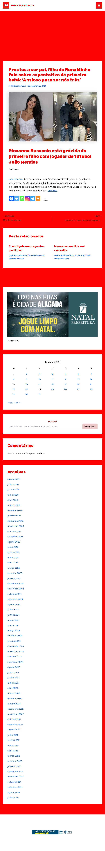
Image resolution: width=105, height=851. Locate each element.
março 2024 (13, 630)
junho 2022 (13, 740)
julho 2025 (13, 547)
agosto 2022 (13, 729)
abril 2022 (12, 750)
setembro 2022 (15, 724)
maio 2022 (12, 745)
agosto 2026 (13, 479)
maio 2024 (12, 620)
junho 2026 (13, 489)
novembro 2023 (15, 651)
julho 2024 (13, 609)
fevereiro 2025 (14, 573)
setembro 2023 (15, 661)
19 (65, 384)
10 (40, 379)
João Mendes (15, 179)
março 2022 (13, 755)
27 (78, 389)
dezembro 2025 (15, 520)
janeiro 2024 (14, 641)
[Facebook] (11, 198)
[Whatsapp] (22, 198)
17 (40, 384)
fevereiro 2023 (14, 698)
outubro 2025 (14, 531)
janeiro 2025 (14, 578)
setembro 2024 (15, 599)
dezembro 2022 (15, 708)
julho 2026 (13, 484)
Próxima (52, 190)
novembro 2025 (15, 526)
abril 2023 (12, 688)
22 (14, 389)
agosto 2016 (13, 792)
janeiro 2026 (14, 515)
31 (40, 394)
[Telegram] (32, 198)
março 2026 (13, 505)
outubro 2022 (14, 719)
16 (27, 384)
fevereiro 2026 (14, 510)
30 (26, 394)
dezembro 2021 (15, 771)
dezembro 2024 (15, 583)
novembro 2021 (15, 776)
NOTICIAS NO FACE (22, 5)
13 (78, 379)
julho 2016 (12, 797)
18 (52, 384)
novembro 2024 (15, 588)
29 (14, 394)
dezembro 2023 (15, 646)
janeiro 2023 (14, 703)
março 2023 (13, 693)
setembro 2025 (15, 536)
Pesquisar (52, 421)
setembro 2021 (15, 787)
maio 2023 (13, 682)
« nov (10, 402)
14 (91, 379)
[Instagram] (27, 198)
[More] (38, 198)
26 (65, 389)
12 (65, 379)
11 (52, 379)
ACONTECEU (34, 255)
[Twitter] (16, 198)
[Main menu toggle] (99, 5)
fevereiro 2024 (14, 635)
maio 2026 (13, 494)
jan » (17, 402)
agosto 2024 (13, 604)
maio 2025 (12, 557)
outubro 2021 (14, 781)
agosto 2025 (13, 541)
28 (91, 389)
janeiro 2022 (14, 766)
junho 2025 (13, 552)
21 (91, 384)
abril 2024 (12, 625)
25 (52, 389)
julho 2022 (13, 734)
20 (78, 384)
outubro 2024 (14, 593)
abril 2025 (12, 562)
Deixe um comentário (18, 255)
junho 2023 (13, 677)
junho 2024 (13, 614)
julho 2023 (13, 672)
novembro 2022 (15, 714)
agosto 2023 (13, 667)
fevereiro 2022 (14, 761)
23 (26, 389)
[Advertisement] (52, 31)
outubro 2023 (14, 656)
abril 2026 (12, 500)
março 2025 (13, 567)
